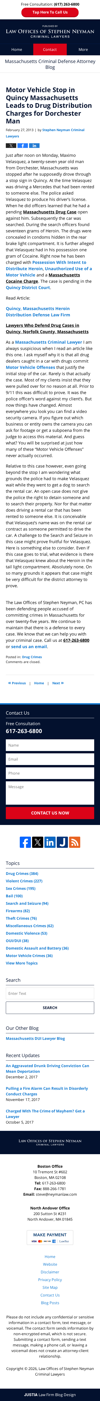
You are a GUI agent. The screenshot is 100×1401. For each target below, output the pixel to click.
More (83, 49)
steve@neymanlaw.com (56, 1194)
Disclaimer (50, 1272)
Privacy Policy (50, 1279)
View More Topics (22, 963)
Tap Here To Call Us (50, 12)
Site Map (50, 1287)
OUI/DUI (17, 940)
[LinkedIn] (50, 842)
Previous (17, 682)
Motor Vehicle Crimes (29, 955)
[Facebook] (25, 842)
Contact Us (50, 1295)
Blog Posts (50, 1302)
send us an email (29, 646)
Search (50, 1007)
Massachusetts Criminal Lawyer (48, 342)
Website (50, 1264)
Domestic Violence (26, 933)
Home (16, 49)
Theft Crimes (21, 918)
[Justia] (62, 842)
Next (58, 682)
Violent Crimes (24, 881)
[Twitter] (37, 842)
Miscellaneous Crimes (29, 925)
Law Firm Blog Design (50, 1394)
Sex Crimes (20, 888)
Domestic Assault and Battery (37, 948)
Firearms (18, 910)
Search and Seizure (27, 903)
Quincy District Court (28, 287)
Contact (50, 49)
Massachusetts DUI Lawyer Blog (35, 1038)
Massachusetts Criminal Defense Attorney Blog (50, 31)
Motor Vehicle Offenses (30, 367)
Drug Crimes (32, 657)
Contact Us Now (50, 813)
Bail (14, 895)
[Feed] (74, 842)
